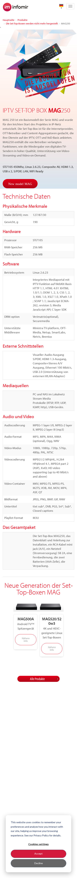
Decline (38, 863)
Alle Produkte (37, 679)
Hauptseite (8, 20)
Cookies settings (38, 844)
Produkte (22, 20)
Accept (38, 853)
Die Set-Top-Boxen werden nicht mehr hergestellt (32, 23)
